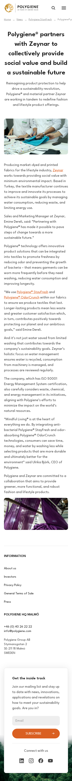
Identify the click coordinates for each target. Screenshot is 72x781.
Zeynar (58, 170)
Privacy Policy (12, 585)
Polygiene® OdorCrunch (21, 297)
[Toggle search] (53, 8)
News (20, 20)
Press (7, 602)
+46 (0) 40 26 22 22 (18, 626)
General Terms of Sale (19, 593)
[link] (22, 8)
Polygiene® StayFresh (32, 292)
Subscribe (33, 733)
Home (7, 20)
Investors (10, 576)
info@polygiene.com (17, 631)
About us (10, 568)
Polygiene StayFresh (40, 20)
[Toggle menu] (64, 8)
